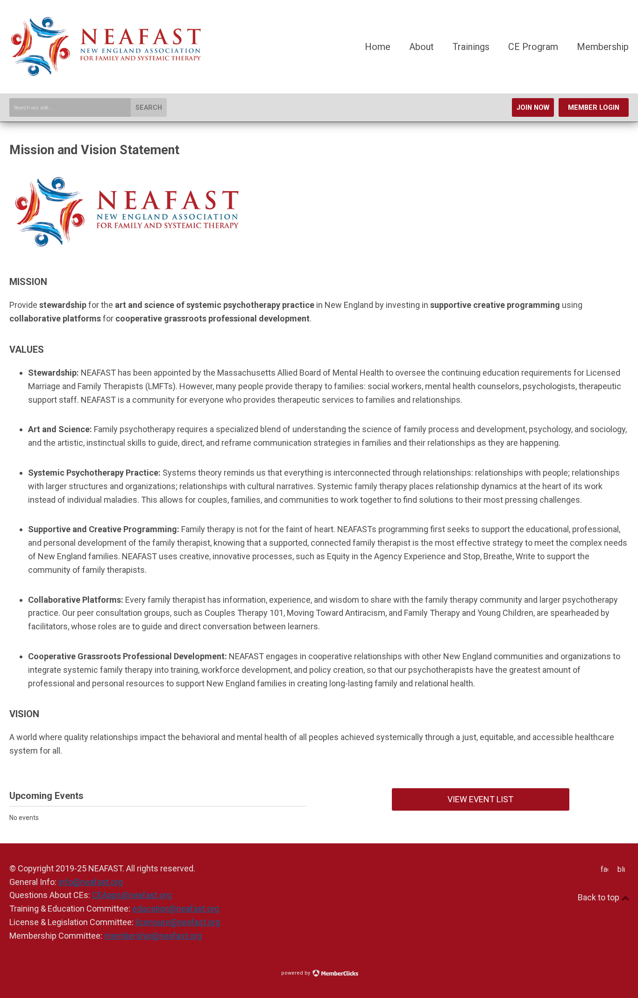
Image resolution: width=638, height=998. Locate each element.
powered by (296, 973)
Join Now (533, 108)
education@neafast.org (175, 908)
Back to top (599, 897)
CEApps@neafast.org (131, 895)
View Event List (480, 799)
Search (148, 108)
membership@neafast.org (153, 936)
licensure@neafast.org (177, 922)
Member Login (593, 108)
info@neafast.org (90, 882)
